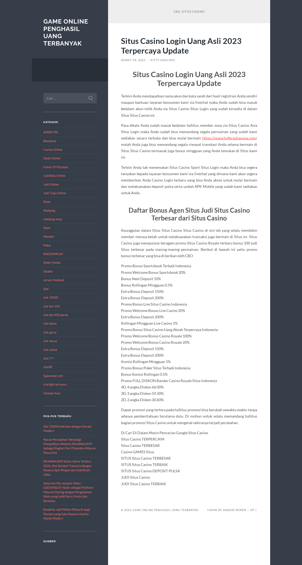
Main (46, 228)
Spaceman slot (53, 376)
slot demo (49, 323)
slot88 (47, 367)
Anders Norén (234, 510)
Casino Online (52, 149)
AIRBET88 (50, 132)
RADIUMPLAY (53, 254)
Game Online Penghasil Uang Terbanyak (165, 510)
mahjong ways (52, 219)
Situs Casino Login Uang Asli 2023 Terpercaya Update (181, 45)
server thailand (53, 280)
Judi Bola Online (54, 175)
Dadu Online (51, 158)
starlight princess (55, 384)
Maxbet (48, 236)
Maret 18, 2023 (133, 60)
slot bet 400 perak (55, 315)
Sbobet (48, 271)
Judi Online (51, 184)
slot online (50, 350)
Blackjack (49, 141)
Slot (46, 289)
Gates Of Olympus (55, 167)
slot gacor (50, 332)
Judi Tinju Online (54, 193)
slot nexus (50, 341)
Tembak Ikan (51, 393)
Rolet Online (51, 262)
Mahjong (49, 210)
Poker (47, 245)
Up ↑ (253, 510)
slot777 (48, 358)
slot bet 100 (51, 306)
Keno (46, 201)
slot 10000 (50, 297)
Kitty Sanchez (162, 60)
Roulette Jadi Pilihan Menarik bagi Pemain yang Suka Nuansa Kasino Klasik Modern (66, 514)
